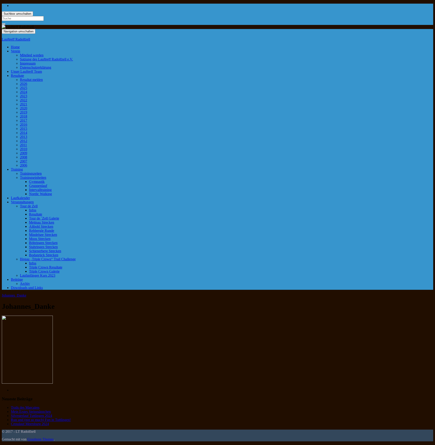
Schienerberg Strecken (45, 251)
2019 (23, 112)
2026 (23, 84)
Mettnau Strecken (41, 222)
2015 (23, 129)
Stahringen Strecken (43, 247)
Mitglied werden (32, 55)
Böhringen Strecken (43, 243)
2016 (23, 124)
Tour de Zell (29, 206)
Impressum (28, 63)
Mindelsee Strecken (43, 235)
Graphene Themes (40, 439)
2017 (23, 120)
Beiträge (17, 279)
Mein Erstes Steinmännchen (31, 412)
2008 (23, 157)
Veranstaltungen (22, 202)
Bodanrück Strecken (43, 255)
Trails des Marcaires (25, 407)
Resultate (17, 75)
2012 (23, 141)
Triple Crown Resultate (45, 267)
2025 (23, 88)
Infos (32, 210)
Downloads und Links (27, 288)
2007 (23, 161)
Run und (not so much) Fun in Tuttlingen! (41, 420)
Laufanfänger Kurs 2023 (37, 275)
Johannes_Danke (14, 295)
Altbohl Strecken (41, 226)
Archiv (25, 283)
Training (17, 169)
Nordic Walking (40, 194)
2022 (23, 100)
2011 (23, 145)
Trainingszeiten (31, 173)
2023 (23, 96)
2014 (23, 133)
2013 (23, 137)
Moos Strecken (40, 239)
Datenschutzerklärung (35, 67)
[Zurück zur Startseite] (35, 27)
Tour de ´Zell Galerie (44, 218)
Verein (15, 51)
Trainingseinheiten (33, 177)
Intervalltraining (40, 190)
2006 (23, 165)
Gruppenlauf (38, 186)
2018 (23, 116)
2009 (23, 153)
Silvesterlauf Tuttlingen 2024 (31, 416)
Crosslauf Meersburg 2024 (30, 424)
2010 (23, 149)
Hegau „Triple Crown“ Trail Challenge (48, 259)
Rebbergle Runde (41, 230)
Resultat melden (31, 80)
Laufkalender (20, 198)
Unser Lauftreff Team (26, 71)
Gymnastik (37, 182)
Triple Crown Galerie (44, 271)
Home (15, 47)
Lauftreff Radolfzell (16, 39)
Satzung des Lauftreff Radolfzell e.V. (46, 59)
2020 (23, 108)
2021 (23, 104)
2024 (23, 92)
